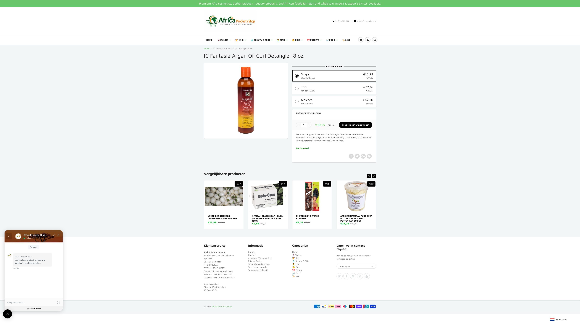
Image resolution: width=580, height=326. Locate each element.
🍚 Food (330, 40)
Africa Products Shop (222, 306)
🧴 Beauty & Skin (260, 40)
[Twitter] (340, 276)
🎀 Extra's (313, 40)
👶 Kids (296, 40)
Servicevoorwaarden (258, 267)
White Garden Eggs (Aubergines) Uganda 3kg (222, 217)
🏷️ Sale (346, 40)
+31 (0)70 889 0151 (223, 274)
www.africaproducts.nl (224, 277)
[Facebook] (346, 276)
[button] (334, 76)
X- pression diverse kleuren (307, 217)
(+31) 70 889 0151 (342, 21)
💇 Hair (239, 40)
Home (209, 40)
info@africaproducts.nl (366, 21)
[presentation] (369, 176)
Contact (252, 255)
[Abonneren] (372, 266)
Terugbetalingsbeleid (258, 270)
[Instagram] (360, 276)
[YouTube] (367, 276)
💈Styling (222, 40)
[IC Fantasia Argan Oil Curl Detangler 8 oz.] (246, 100)
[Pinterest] (353, 276)
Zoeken (251, 252)
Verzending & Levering (259, 264)
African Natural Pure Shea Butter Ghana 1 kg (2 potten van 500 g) (356, 218)
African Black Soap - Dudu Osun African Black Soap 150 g (267, 218)
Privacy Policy (255, 261)
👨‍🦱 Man (281, 40)
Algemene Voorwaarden (259, 258)
